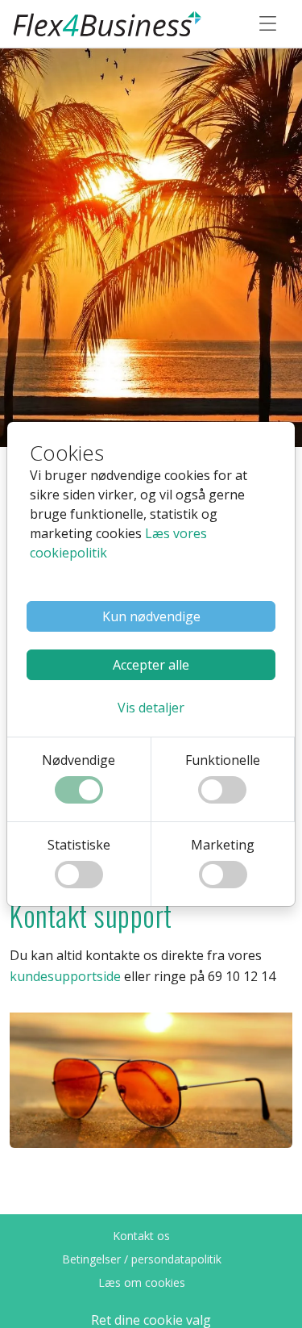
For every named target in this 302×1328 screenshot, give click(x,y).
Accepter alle (151, 665)
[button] (151, 707)
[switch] (79, 790)
